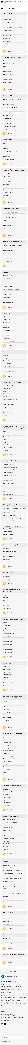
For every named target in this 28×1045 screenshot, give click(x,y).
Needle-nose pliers (8, 25)
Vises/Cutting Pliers (8, 35)
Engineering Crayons (8, 800)
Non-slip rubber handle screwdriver (12, 99)
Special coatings (7, 761)
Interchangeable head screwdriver (12, 112)
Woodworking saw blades (10, 467)
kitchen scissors (7, 283)
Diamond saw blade (8, 486)
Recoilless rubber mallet (9, 214)
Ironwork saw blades (8, 464)
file (3, 523)
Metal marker (6, 805)
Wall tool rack (6, 396)
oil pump (5, 849)
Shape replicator (7, 652)
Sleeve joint (6, 146)
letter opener (6, 327)
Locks (4, 723)
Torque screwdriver (8, 115)
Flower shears (6, 916)
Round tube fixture (8, 682)
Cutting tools (6, 559)
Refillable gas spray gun (9, 551)
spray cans (6, 846)
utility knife (6, 338)
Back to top (13, 971)
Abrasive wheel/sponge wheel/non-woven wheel (12, 511)
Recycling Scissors (8, 302)
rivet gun (5, 597)
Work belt (5, 434)
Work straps (6, 439)
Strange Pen (6, 797)
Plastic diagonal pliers (9, 22)
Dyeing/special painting (9, 758)
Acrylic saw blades (8, 472)
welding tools (6, 562)
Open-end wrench (8, 60)
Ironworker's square (8, 633)
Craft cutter (6, 325)
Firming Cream (7, 742)
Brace (4, 66)
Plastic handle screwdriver (10, 107)
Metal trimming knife (8, 520)
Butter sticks (6, 830)
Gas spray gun (6, 548)
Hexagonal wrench (8, 77)
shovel (4, 704)
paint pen (5, 794)
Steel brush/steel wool (9, 531)
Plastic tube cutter (8, 189)
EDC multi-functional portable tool (12, 958)
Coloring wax (6, 764)
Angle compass (7, 636)
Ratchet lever (6, 156)
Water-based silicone (8, 750)
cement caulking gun (8, 756)
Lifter (4, 407)
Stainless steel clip (8, 943)
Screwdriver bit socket (9, 159)
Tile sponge (6, 901)
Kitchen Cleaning (7, 868)
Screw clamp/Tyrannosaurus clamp (12, 27)
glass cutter (6, 335)
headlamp (5, 355)
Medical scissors (7, 291)
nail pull (5, 231)
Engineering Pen (7, 789)
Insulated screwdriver (9, 110)
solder (4, 553)
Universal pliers (7, 38)
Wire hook (5, 701)
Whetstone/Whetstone (9, 528)
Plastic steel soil (7, 745)
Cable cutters (6, 253)
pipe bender (6, 184)
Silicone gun (6, 753)
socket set (5, 148)
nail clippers (6, 300)
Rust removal (6, 825)
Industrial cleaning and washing (11, 835)
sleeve (4, 143)
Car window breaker (8, 444)
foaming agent (7, 748)
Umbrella (5, 941)
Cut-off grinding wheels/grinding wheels (14, 508)
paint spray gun (7, 579)
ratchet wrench (7, 69)
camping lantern (7, 363)
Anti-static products (8, 447)
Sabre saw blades (7, 480)
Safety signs (6, 450)
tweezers (5, 46)
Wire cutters (6, 17)
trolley (4, 402)
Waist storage (6, 394)
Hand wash (6, 891)
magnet (5, 647)
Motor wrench (6, 85)
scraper (5, 772)
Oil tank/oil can (7, 843)
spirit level (5, 622)
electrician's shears (8, 258)
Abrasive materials (8, 534)
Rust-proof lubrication (9, 819)
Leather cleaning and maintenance (12, 873)
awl (4, 228)
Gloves (4, 431)
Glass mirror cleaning (8, 881)
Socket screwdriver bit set (10, 151)
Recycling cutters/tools (9, 330)
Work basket (6, 388)
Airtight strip (6, 706)
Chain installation (7, 605)
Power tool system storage (10, 399)
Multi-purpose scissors (9, 281)
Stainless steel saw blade (9, 475)
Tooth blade (6, 195)
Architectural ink (7, 802)
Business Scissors (7, 275)
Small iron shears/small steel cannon (13, 245)
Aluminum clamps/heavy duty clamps (13, 680)
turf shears (6, 918)
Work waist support (8, 436)
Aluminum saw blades (9, 470)
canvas (5, 415)
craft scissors (6, 278)
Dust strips (6, 709)
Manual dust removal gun (10, 899)
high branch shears (8, 924)
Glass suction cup (7, 412)
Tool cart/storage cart (8, 404)
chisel (4, 220)
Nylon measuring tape (9, 641)
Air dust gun (6, 576)
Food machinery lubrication (10, 822)
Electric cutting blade (9, 198)
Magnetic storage (7, 649)
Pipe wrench (6, 176)
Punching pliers (7, 225)
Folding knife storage (8, 341)
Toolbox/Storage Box (8, 385)
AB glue (5, 737)
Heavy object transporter (9, 410)
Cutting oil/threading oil (9, 827)
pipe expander (7, 181)
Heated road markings (9, 556)
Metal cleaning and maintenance (12, 870)
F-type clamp (6, 677)
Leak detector (6, 841)
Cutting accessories (8, 494)
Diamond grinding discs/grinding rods (13, 518)
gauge (4, 628)
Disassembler (6, 603)
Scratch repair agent (8, 769)
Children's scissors (8, 286)
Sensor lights (6, 368)
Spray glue (6, 740)
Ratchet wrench (7, 71)
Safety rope (6, 442)
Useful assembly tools (9, 187)
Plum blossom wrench (9, 63)
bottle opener (6, 938)
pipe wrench (6, 173)
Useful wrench (7, 82)
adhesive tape (6, 712)
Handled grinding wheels (9, 515)
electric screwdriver (8, 120)
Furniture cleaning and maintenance (13, 893)
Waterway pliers (7, 33)
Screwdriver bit (7, 123)
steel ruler (5, 630)
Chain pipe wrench (8, 179)
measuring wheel (7, 644)
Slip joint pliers (7, 30)
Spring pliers (6, 43)
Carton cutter (6, 322)
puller (4, 600)
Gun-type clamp (7, 669)
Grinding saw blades (8, 483)
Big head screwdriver (8, 104)
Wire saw (5, 478)
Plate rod (5, 154)
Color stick (5, 766)
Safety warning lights (8, 371)
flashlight (5, 358)
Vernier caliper (7, 625)
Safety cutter (6, 316)
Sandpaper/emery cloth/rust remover (13, 526)
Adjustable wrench (8, 74)
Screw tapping (7, 488)
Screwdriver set (7, 118)
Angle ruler (6, 638)
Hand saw (5, 333)
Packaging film (7, 717)
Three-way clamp (7, 674)
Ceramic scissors (7, 294)
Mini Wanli (5, 685)
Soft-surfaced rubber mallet (10, 212)
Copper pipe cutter (8, 192)
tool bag (5, 391)
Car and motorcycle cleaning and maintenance (12, 887)
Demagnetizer (7, 129)
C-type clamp (6, 672)
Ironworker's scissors (8, 250)
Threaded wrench (7, 79)
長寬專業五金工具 (7, 1041)
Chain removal (7, 608)
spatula (5, 775)
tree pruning (6, 921)
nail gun (5, 595)
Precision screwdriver (8, 102)
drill (4, 491)
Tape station (6, 714)
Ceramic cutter (7, 319)
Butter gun (6, 833)
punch (4, 223)
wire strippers (6, 41)
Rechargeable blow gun (9, 865)
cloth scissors (6, 297)
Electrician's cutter (8, 261)
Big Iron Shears (7, 248)
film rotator (6, 720)
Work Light (6, 360)
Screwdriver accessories (9, 126)
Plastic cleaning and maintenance (12, 876)
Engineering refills (8, 791)
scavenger (5, 896)
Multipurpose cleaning (9, 884)
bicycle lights (6, 366)
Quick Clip (5, 666)
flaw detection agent (8, 838)
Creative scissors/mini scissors (11, 289)
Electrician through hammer (10, 217)
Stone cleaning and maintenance (12, 878)
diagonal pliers (7, 19)
